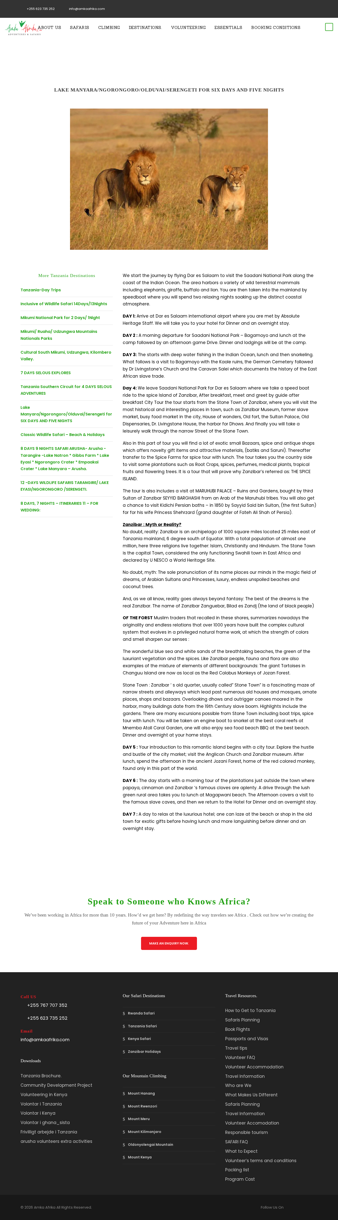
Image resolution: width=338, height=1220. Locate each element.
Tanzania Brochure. (41, 1076)
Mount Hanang (141, 1093)
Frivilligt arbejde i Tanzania (49, 1132)
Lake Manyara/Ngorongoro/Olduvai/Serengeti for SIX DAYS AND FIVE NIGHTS (66, 414)
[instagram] (316, 8)
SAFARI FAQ (236, 1142)
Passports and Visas (246, 1039)
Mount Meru (139, 1119)
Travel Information (245, 1076)
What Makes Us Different (251, 1095)
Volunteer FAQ (240, 1057)
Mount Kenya (140, 1157)
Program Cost (240, 1179)
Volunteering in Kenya (44, 1095)
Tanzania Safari (142, 1026)
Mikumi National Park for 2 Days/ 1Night (60, 318)
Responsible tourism (246, 1132)
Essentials (228, 27)
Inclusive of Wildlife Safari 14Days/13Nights (64, 304)
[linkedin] (293, 8)
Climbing (109, 27)
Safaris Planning (242, 1020)
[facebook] (285, 8)
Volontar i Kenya (38, 1113)
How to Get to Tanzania (250, 1010)
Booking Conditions (275, 27)
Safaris (79, 27)
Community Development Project (56, 1085)
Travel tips (236, 1048)
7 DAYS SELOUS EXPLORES (46, 373)
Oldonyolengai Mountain (150, 1144)
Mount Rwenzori (142, 1106)
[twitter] (308, 8)
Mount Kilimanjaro (144, 1131)
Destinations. (145, 27)
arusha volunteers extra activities (56, 1141)
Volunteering (188, 27)
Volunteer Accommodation (254, 1067)
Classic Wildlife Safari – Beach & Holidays (63, 434)
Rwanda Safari (141, 1013)
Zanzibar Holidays (144, 1051)
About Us (49, 27)
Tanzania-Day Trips (41, 290)
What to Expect (241, 1151)
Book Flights (237, 1029)
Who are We (238, 1085)
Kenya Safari (139, 1038)
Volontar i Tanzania (41, 1104)
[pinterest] (301, 8)
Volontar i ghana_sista (45, 1123)
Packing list (237, 1170)
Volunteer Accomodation (252, 1123)
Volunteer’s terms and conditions (260, 1161)
